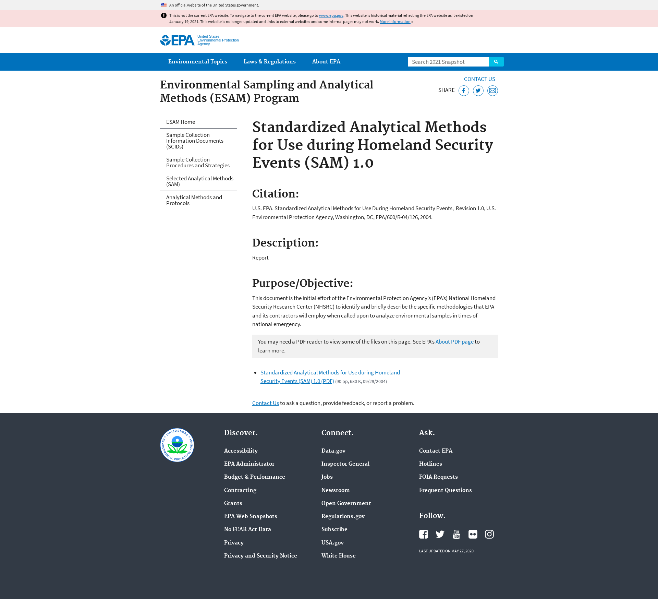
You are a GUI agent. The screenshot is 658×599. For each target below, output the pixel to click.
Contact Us (479, 79)
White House (338, 556)
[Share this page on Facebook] (464, 90)
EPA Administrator (249, 464)
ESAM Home (180, 121)
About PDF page (455, 341)
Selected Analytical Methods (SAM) (199, 181)
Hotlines (430, 464)
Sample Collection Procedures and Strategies (198, 162)
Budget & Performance (254, 477)
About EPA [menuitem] (326, 62)
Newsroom (335, 491)
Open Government (346, 504)
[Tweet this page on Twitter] (478, 90)
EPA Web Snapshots (250, 517)
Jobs (327, 477)
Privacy (234, 543)
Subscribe (334, 530)
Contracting (240, 491)
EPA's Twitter (440, 534)
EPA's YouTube (456, 534)
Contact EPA (435, 451)
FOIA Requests (438, 477)
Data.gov (333, 451)
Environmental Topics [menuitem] (197, 62)
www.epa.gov (331, 15)
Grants (233, 504)
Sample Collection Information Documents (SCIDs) (194, 140)
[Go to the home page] (177, 40)
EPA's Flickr (472, 534)
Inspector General (345, 464)
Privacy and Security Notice (260, 556)
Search (496, 62)
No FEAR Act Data (247, 530)
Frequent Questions (445, 491)
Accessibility (241, 451)
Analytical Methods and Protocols (194, 200)
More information (395, 21)
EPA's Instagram (489, 534)
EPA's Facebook (423, 534)
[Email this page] (492, 90)
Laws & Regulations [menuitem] (270, 62)
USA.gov (332, 543)
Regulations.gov (343, 517)
